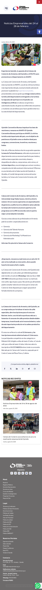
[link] (39, 31)
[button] (38, 586)
